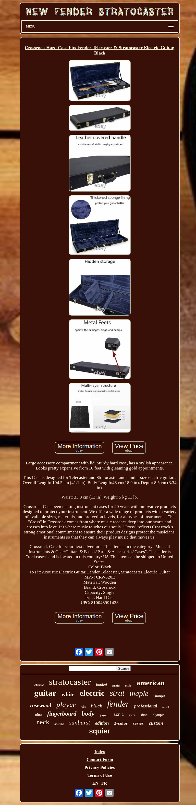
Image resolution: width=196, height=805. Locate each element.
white (68, 694)
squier (99, 731)
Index (99, 751)
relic (83, 706)
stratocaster (70, 682)
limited (59, 724)
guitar (45, 692)
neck (42, 722)
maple (139, 693)
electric (92, 693)
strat (117, 692)
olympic (158, 715)
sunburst (79, 722)
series (138, 723)
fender (118, 703)
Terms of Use (100, 775)
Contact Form (100, 759)
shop (144, 715)
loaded (101, 685)
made (128, 685)
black (96, 705)
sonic (119, 714)
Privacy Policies (99, 767)
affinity (116, 685)
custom (156, 723)
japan (104, 715)
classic (39, 685)
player (66, 704)
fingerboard (62, 713)
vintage (159, 695)
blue (165, 706)
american (151, 683)
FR (104, 783)
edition (102, 723)
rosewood (40, 705)
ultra (38, 715)
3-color (121, 723)
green (132, 715)
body (88, 713)
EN (95, 783)
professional (145, 706)
